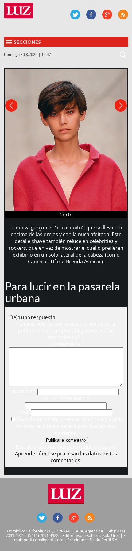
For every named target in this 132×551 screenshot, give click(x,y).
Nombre (24, 391)
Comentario (66, 344)
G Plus (107, 14)
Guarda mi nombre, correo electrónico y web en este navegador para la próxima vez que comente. (69, 426)
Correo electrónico (66, 398)
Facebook (91, 14)
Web (24, 412)
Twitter (75, 14)
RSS (123, 14)
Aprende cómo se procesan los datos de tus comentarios (66, 457)
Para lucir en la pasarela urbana (62, 292)
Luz (18, 10)
